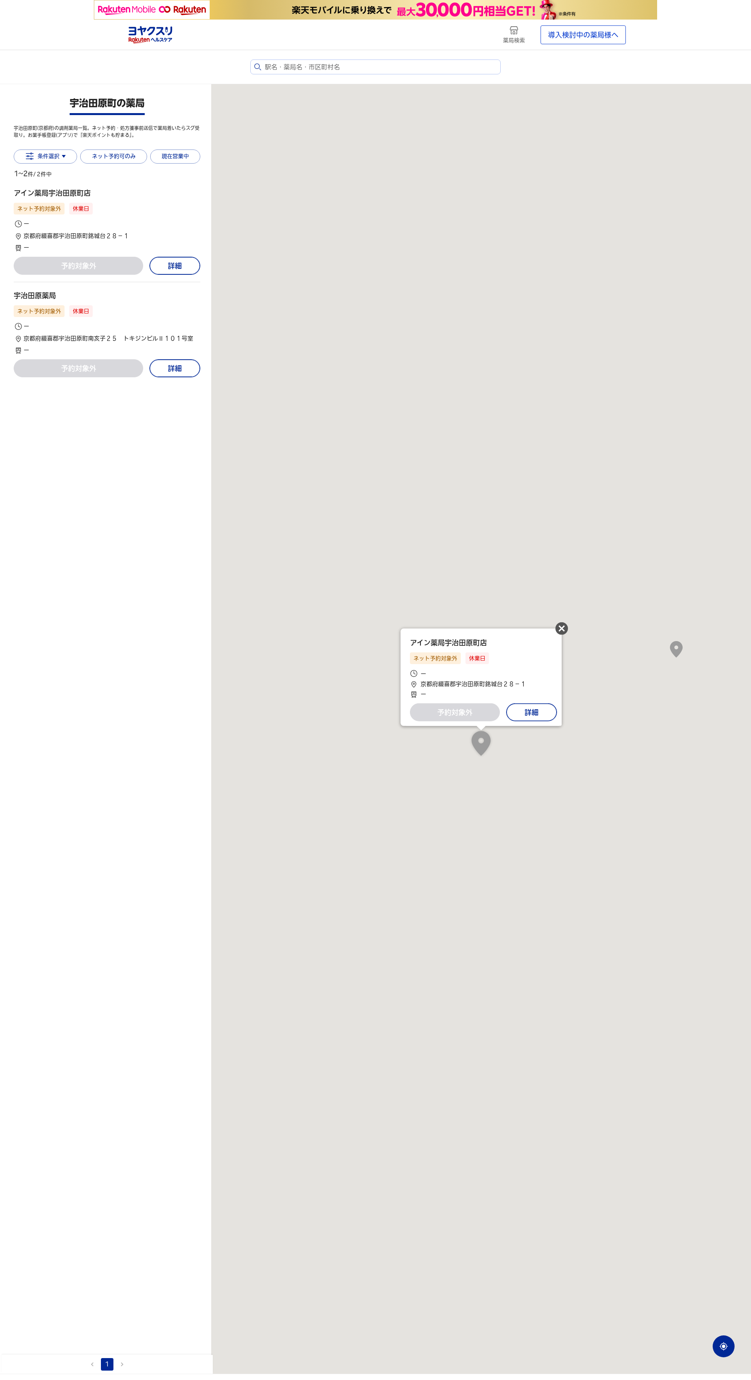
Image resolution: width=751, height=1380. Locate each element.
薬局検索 (514, 40)
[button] (107, 220)
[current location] (724, 1346)
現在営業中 (175, 156)
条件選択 (48, 156)
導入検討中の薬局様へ (583, 34)
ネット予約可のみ (114, 156)
